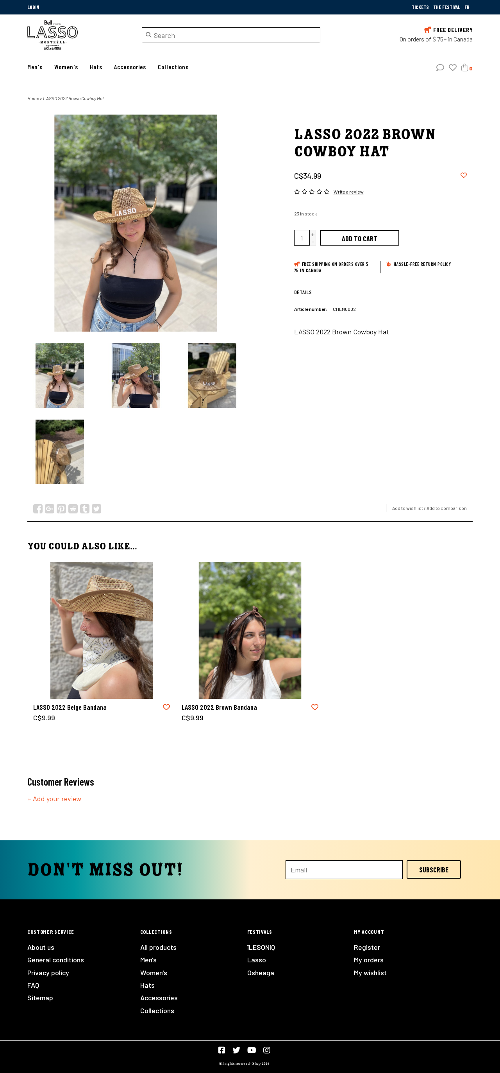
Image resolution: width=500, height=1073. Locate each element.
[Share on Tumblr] (84, 508)
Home (33, 98)
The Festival (447, 7)
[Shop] (78, 35)
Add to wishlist (407, 508)
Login (33, 7)
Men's (35, 66)
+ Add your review (54, 798)
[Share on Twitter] (96, 508)
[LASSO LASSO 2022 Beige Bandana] (101, 630)
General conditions (55, 959)
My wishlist (370, 972)
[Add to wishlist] (464, 174)
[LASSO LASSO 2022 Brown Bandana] (250, 630)
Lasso (256, 959)
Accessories (130, 66)
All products (158, 947)
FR (467, 7)
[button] (440, 67)
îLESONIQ (261, 947)
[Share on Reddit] (73, 508)
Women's (66, 66)
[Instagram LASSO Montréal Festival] (266, 1050)
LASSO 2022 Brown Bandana (219, 707)
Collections (173, 66)
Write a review (349, 191)
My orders (369, 959)
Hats (96, 66)
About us (40, 947)
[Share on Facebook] (38, 508)
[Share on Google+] (49, 508)
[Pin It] (61, 508)
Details (303, 292)
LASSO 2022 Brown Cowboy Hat (73, 98)
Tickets (421, 7)
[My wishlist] (453, 67)
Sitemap (40, 997)
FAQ (33, 985)
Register (367, 947)
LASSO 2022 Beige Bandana (70, 707)
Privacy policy (48, 972)
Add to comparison (447, 508)
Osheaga (260, 972)
